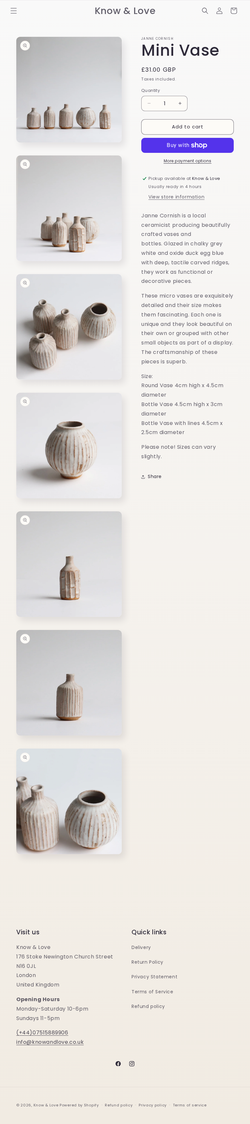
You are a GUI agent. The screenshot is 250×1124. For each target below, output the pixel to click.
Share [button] (155, 476)
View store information (176, 197)
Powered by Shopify (79, 1105)
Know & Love (46, 1105)
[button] (14, 11)
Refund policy (148, 1006)
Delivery (141, 947)
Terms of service (190, 1105)
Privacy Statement (154, 976)
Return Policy (147, 962)
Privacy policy (153, 1105)
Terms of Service (153, 991)
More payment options (188, 161)
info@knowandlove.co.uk (50, 1042)
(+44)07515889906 (42, 1032)
